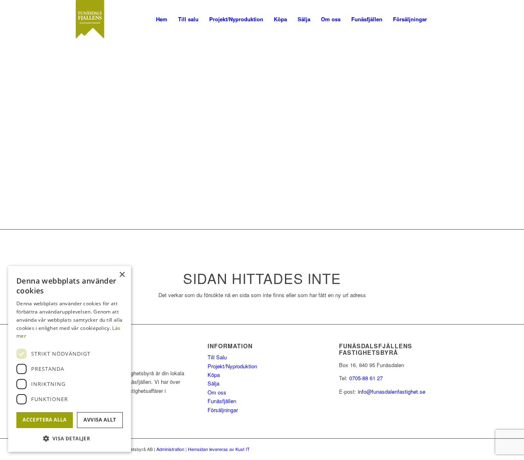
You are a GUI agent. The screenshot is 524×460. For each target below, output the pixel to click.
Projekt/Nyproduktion (232, 366)
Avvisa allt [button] (100, 419)
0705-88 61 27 (366, 378)
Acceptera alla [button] (45, 419)
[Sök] (440, 19)
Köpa (214, 375)
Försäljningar (223, 410)
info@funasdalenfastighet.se (391, 391)
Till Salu (217, 357)
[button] (69, 438)
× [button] (122, 275)
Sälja (213, 383)
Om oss (217, 392)
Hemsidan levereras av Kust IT (219, 449)
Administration (170, 449)
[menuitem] (162, 19)
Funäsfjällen (222, 401)
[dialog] (69, 359)
